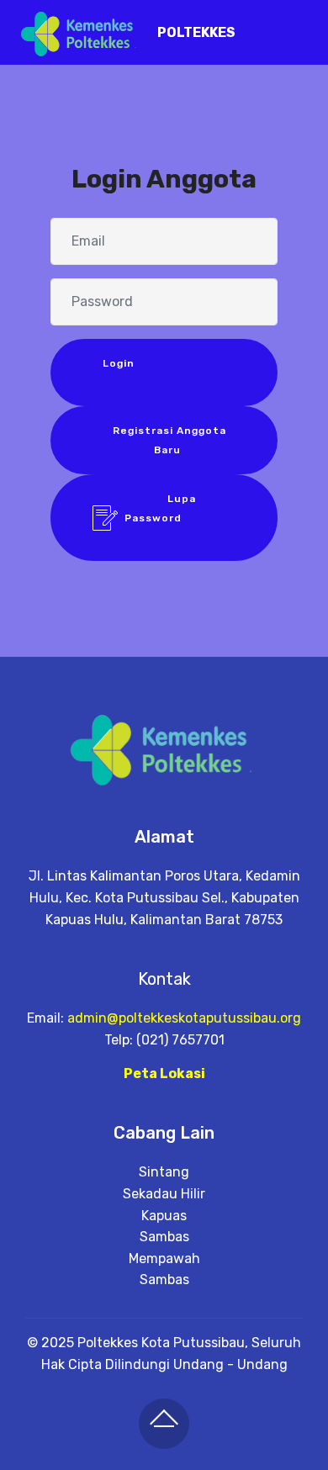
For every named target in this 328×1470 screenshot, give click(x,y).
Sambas (164, 1237)
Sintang (164, 1172)
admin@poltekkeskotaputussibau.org (184, 1018)
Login (167, 372)
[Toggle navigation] (301, 27)
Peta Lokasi (164, 1073)
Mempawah (164, 1258)
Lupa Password (179, 517)
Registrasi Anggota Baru (167, 440)
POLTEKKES (196, 32)
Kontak (164, 979)
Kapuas (164, 1216)
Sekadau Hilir (164, 1194)
